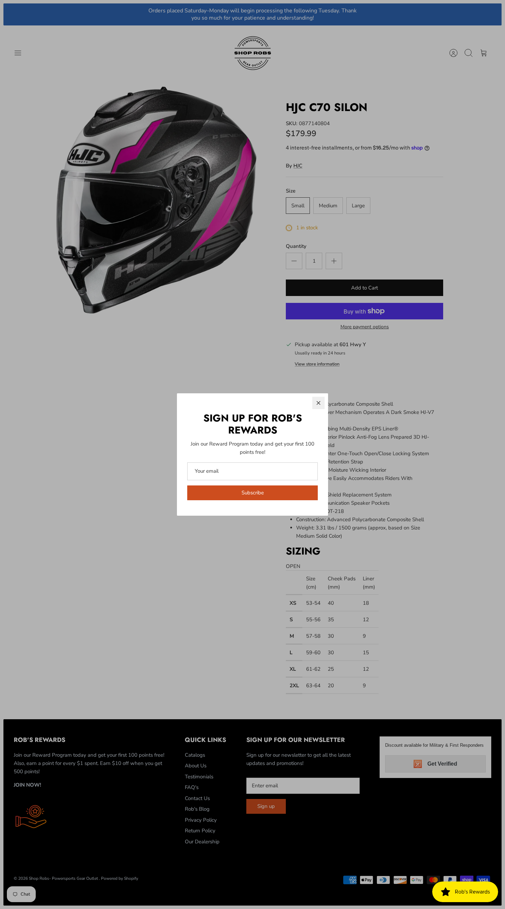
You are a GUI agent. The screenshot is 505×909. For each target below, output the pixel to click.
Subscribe (253, 492)
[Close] (318, 403)
